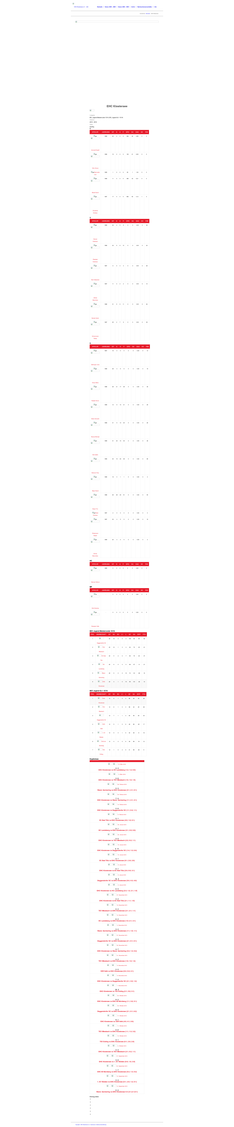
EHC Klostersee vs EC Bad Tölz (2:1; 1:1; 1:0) (117, 900)
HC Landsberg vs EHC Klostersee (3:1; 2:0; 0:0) (117, 830)
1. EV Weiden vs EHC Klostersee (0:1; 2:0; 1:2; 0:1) (117, 1082)
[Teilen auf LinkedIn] (92, 1111)
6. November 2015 (122, 975)
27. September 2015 (122, 1056)
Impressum (93, 1124)
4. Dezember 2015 (122, 925)
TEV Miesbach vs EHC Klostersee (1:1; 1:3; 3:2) (117, 1031)
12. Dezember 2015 (122, 915)
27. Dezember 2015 (122, 895)
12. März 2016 (122, 764)
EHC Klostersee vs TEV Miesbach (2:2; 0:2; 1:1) (117, 840)
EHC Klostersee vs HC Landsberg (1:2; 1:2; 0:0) (117, 770)
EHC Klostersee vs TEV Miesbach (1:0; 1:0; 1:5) (117, 780)
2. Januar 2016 (122, 885)
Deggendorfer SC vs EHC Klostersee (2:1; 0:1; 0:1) (117, 941)
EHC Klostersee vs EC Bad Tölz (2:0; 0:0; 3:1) (117, 870)
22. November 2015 (122, 945)
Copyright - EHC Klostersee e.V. (82, 1124)
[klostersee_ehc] (117, 61)
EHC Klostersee (117, 106)
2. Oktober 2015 (122, 1046)
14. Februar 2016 (122, 804)
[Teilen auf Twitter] (92, 1102)
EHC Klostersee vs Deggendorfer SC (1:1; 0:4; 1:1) (117, 810)
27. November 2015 (122, 935)
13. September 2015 (122, 1086)
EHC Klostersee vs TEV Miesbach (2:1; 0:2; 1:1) (117, 1051)
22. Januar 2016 (122, 834)
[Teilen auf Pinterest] (92, 1108)
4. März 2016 (122, 774)
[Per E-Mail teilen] (92, 1114)
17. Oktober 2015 (122, 1016)
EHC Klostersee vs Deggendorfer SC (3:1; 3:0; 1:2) (117, 981)
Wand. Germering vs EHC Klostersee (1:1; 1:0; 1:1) (117, 931)
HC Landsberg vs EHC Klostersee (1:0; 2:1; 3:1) (117, 921)
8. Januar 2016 (122, 865)
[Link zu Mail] (160, 1)
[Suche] (159, 7)
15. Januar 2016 (122, 845)
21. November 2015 (122, 955)
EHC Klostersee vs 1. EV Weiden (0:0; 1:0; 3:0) (117, 1061)
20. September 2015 (122, 1066)
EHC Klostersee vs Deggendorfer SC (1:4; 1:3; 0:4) (117, 850)
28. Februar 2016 (122, 784)
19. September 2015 (122, 1076)
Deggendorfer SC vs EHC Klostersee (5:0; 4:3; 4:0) (117, 880)
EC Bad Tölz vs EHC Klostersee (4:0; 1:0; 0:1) (117, 820)
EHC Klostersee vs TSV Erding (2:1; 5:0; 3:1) (117, 991)
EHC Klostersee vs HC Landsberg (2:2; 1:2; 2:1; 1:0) (117, 890)
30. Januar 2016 (122, 824)
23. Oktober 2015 (122, 1006)
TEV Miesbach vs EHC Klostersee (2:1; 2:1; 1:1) (117, 910)
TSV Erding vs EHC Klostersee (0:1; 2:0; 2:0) (117, 1041)
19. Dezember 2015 (122, 905)
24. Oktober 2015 (122, 995)
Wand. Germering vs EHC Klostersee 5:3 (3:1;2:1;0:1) (117, 1092)
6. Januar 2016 (122, 875)
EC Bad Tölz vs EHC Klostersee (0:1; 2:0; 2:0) (117, 860)
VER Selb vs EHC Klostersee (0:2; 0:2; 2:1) (117, 971)
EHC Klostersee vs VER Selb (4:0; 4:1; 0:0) (117, 1021)
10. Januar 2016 (122, 855)
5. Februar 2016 (122, 814)
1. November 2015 (122, 985)
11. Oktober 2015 (122, 1026)
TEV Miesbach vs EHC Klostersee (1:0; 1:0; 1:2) (117, 961)
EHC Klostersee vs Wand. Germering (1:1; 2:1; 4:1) (117, 800)
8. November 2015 (122, 965)
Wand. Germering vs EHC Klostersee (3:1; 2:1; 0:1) (117, 790)
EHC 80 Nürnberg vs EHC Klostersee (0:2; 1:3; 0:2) (117, 1071)
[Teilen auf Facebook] (92, 1099)
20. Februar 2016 (122, 794)
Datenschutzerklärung (101, 1124)
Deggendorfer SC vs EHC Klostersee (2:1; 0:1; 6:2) (117, 1011)
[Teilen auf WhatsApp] (92, 1105)
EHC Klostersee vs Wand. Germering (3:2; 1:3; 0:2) (117, 951)
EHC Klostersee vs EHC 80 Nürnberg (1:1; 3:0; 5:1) (117, 1001)
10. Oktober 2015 (122, 1036)
